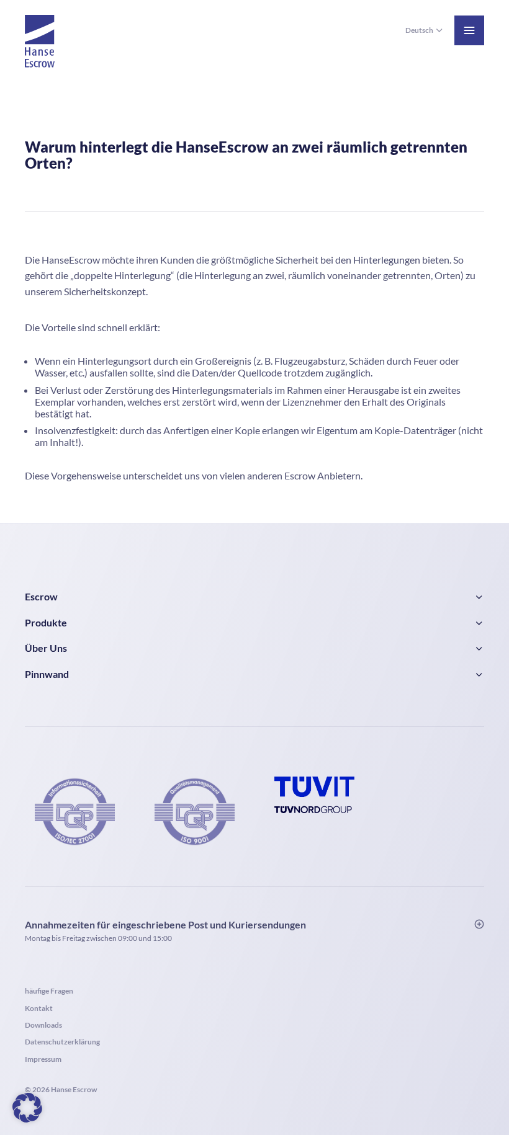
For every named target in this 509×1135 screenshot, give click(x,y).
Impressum (43, 1059)
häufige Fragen (49, 990)
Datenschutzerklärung (62, 1041)
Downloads (43, 1025)
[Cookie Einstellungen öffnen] (27, 1106)
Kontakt (39, 1008)
